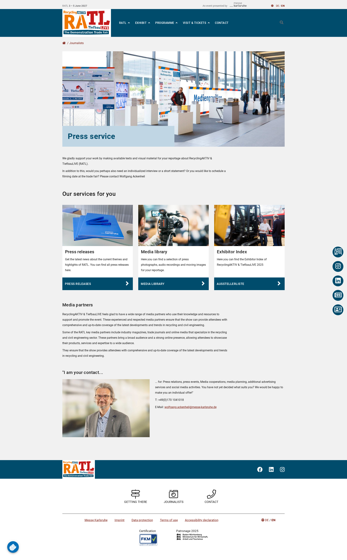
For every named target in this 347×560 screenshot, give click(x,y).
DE (277, 5)
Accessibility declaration (201, 520)
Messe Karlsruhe (96, 520)
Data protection (142, 520)
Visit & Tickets (195, 23)
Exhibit (141, 23)
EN (283, 5)
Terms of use (169, 520)
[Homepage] (86, 23)
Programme (165, 23)
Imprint (120, 520)
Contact (222, 23)
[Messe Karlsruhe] (238, 4)
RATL (123, 23)
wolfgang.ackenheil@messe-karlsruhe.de (190, 407)
